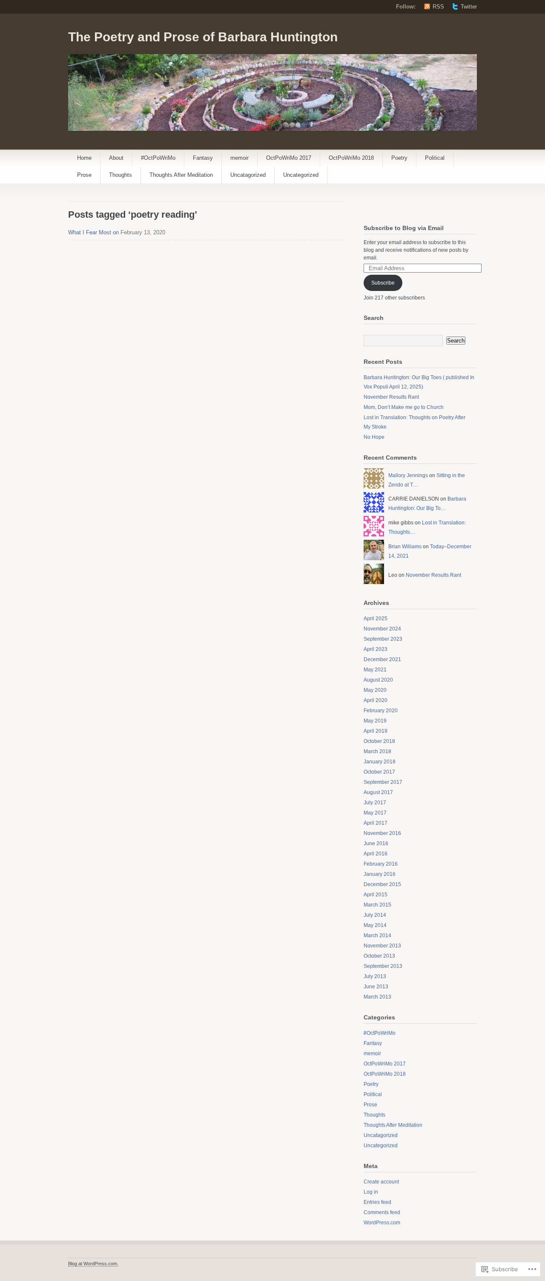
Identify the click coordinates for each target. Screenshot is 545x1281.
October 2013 (379, 956)
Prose (84, 175)
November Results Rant (391, 397)
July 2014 (375, 915)
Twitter (469, 6)
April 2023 (375, 649)
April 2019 (375, 731)
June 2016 (376, 843)
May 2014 (375, 925)
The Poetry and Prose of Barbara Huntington (203, 37)
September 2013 (383, 966)
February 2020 (381, 711)
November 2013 (382, 946)
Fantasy (203, 158)
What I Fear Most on (93, 232)
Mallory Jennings (408, 475)
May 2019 (375, 721)
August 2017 (378, 792)
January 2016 (380, 874)
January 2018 (380, 762)
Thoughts (120, 175)
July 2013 (375, 976)
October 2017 (379, 772)
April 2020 (375, 700)
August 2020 (378, 680)
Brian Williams (405, 547)
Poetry (399, 158)
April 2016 (375, 854)
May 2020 (375, 690)
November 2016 (382, 833)
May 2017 (375, 813)
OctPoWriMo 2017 (288, 158)
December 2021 (382, 659)
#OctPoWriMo (158, 158)
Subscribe (383, 283)
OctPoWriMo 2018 (351, 158)
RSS (438, 6)
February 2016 (381, 864)
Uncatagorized (248, 175)
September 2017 (383, 782)
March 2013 (377, 997)
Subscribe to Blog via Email (404, 228)
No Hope (374, 437)
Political (435, 158)
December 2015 (382, 884)
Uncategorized (300, 175)
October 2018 (379, 741)
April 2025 (375, 619)
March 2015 (377, 905)
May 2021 (375, 670)
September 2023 (383, 639)
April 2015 (375, 895)
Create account (381, 1182)
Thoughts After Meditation (181, 175)
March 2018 (377, 751)
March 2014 (377, 935)
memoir (239, 158)
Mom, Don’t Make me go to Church (404, 407)
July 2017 (375, 803)
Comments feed (382, 1212)
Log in (371, 1192)
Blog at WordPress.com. (93, 1263)
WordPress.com (382, 1223)
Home (84, 158)
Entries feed (377, 1202)
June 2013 (376, 987)
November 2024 (382, 629)
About (116, 158)
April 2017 (375, 823)
